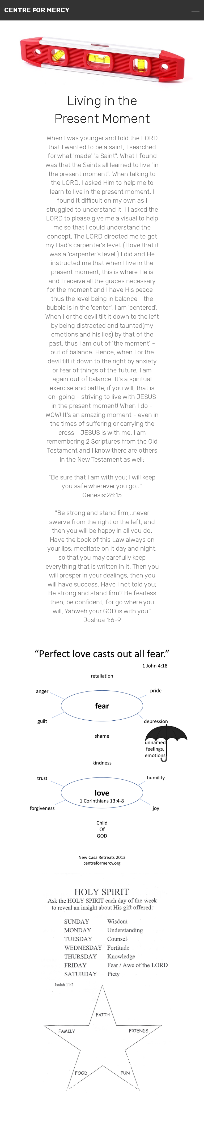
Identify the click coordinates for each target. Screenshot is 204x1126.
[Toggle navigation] (196, 8)
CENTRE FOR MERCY (36, 10)
